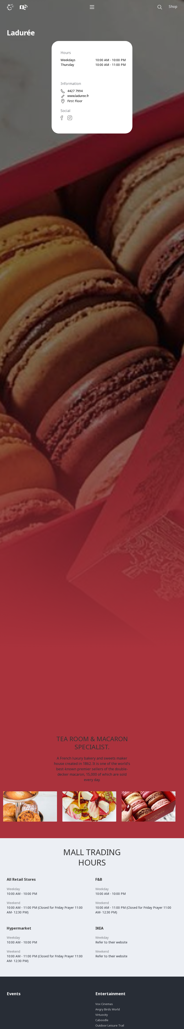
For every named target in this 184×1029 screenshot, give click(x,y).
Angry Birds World (107, 1009)
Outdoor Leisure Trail (109, 1025)
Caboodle (101, 1020)
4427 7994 (75, 91)
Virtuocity (101, 1015)
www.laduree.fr (78, 96)
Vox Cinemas (104, 1004)
